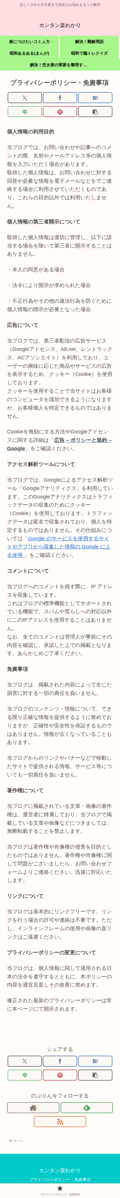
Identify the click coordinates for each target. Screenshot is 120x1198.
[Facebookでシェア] (60, 97)
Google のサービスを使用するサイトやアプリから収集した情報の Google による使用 (59, 547)
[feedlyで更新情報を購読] (87, 1107)
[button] (95, 111)
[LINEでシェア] (25, 111)
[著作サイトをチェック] (33, 1107)
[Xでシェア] (25, 97)
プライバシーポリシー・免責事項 (60, 1179)
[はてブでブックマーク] (95, 97)
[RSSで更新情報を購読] (60, 1121)
